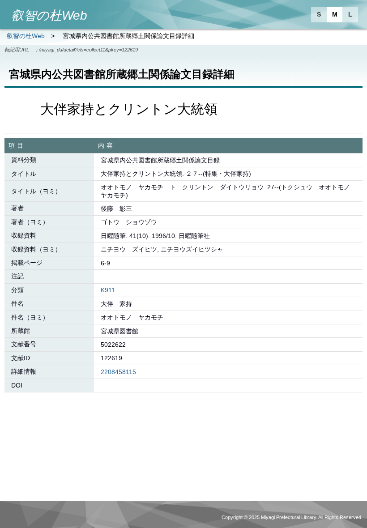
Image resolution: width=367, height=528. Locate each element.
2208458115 (118, 371)
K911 (108, 290)
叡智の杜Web (26, 35)
